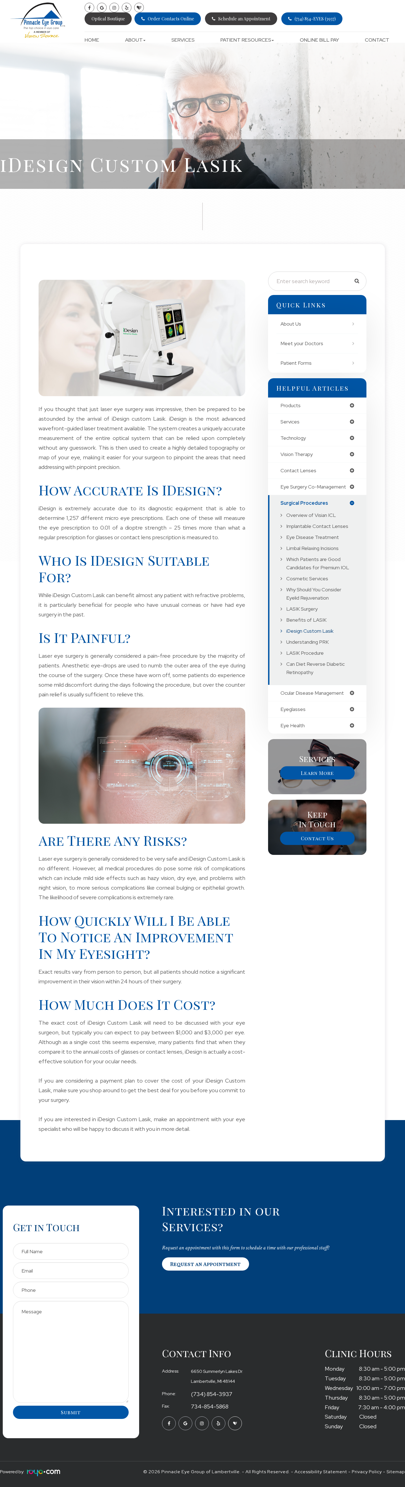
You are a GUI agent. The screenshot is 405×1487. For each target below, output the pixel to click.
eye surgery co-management (313, 486)
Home (92, 40)
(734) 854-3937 (211, 1394)
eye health (292, 725)
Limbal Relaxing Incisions (312, 548)
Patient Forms (296, 363)
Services (183, 40)
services (289, 421)
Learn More (317, 773)
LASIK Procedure (305, 653)
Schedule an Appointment (244, 19)
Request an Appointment (205, 1264)
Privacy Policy (367, 1472)
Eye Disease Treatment (312, 537)
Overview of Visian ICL (311, 515)
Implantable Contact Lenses (317, 526)
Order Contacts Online (171, 19)
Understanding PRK (307, 642)
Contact (377, 40)
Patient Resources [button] (245, 40)
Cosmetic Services (307, 578)
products (290, 405)
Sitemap (396, 1472)
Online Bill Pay (319, 40)
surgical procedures (304, 503)
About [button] (134, 40)
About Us (290, 324)
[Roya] (42, 1473)
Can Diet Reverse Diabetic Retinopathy (315, 668)
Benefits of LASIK (306, 620)
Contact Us (317, 838)
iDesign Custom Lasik (309, 631)
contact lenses (298, 470)
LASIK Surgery (302, 609)
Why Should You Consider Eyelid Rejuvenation (313, 593)
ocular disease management (312, 693)
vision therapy (296, 454)
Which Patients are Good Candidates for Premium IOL (317, 563)
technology (293, 438)
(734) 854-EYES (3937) (315, 19)
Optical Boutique (108, 19)
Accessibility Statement (321, 1472)
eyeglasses (293, 709)
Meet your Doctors (301, 343)
